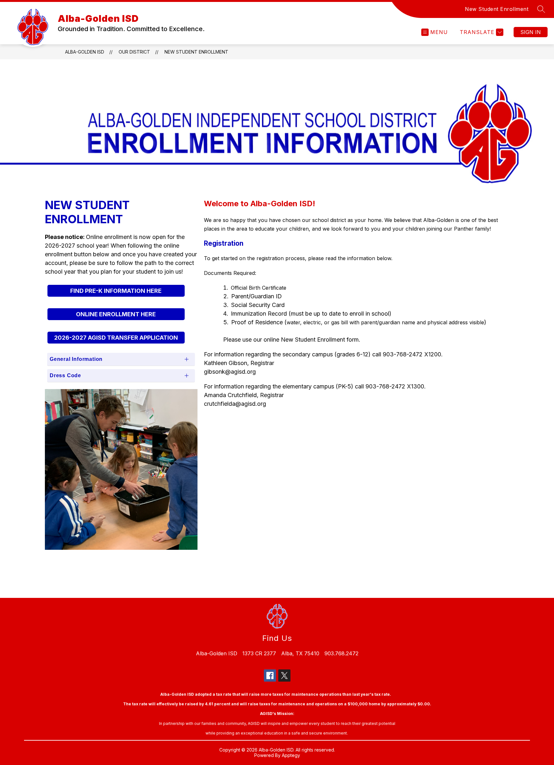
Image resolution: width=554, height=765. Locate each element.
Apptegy (291, 755)
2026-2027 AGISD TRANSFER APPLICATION (116, 337)
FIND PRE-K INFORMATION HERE (116, 290)
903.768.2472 (341, 653)
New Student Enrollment (496, 9)
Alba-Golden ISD (84, 52)
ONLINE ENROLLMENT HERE (116, 314)
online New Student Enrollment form (311, 339)
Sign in (530, 32)
